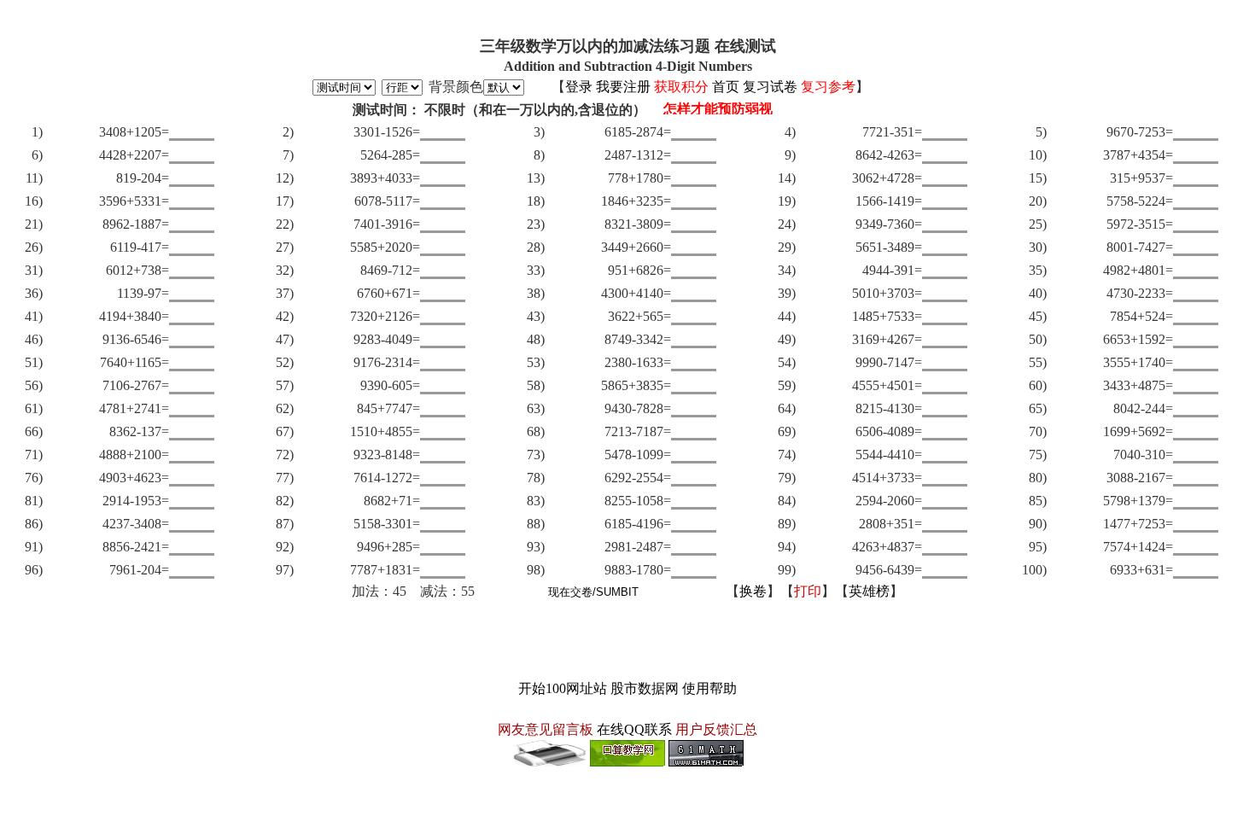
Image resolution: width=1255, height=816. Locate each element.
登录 (578, 86)
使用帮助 (709, 688)
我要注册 (623, 86)
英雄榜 (869, 591)
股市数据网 (644, 688)
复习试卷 (770, 86)
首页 (725, 86)
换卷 (753, 591)
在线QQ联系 (634, 729)
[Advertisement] (627, 640)
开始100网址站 (562, 688)
